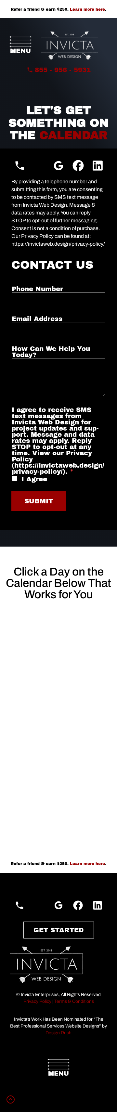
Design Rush (59, 1032)
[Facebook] (78, 165)
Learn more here (87, 9)
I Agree (34, 479)
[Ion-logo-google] (58, 165)
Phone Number (37, 289)
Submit (38, 501)
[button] (20, 46)
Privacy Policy (37, 1001)
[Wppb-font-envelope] (39, 165)
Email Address (37, 319)
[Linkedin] (97, 165)
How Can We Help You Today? (51, 352)
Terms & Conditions (74, 1001)
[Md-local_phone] (19, 165)
